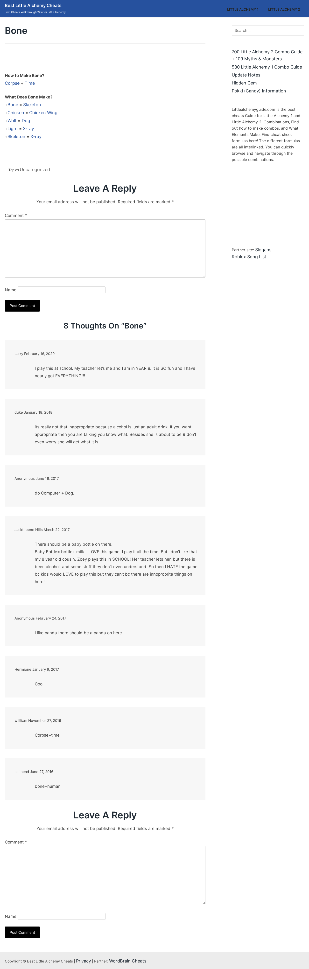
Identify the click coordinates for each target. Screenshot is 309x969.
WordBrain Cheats (127, 960)
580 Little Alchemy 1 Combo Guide (267, 67)
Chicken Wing (43, 112)
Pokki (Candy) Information (259, 90)
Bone (12, 104)
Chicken (15, 112)
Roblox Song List (249, 256)
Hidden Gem (244, 82)
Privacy (83, 960)
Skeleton (32, 104)
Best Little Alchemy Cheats (33, 5)
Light (12, 128)
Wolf (12, 120)
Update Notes (246, 74)
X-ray (28, 128)
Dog (26, 120)
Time (30, 83)
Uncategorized (35, 169)
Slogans (263, 249)
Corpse (12, 83)
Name (10, 289)
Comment (16, 215)
